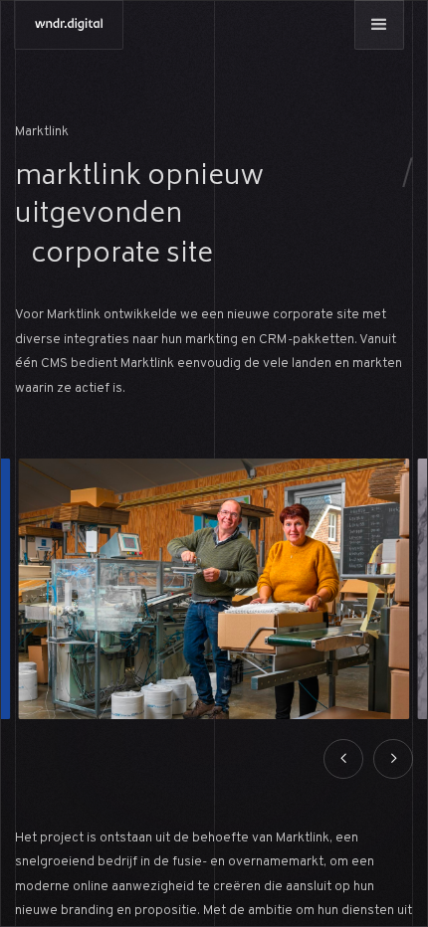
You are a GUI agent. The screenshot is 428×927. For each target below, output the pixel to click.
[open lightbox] (214, 589)
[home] (68, 25)
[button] (379, 25)
